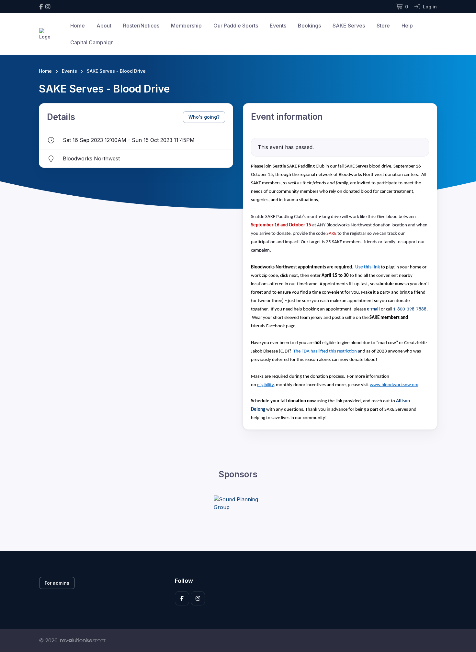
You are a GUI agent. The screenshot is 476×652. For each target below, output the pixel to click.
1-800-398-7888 (409, 309)
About (103, 25)
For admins (57, 583)
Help (407, 25)
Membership (186, 25)
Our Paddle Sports (235, 25)
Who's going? (204, 117)
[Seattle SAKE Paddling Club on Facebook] (41, 6)
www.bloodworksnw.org (394, 385)
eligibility (265, 385)
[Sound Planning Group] (238, 503)
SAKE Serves (349, 25)
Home (77, 25)
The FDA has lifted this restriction (325, 351)
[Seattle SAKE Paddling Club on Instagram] (47, 6)
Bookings (309, 25)
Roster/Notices (141, 25)
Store (383, 25)
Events (278, 25)
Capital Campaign (92, 42)
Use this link (367, 267)
